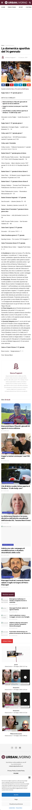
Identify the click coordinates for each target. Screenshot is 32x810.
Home (3, 7)
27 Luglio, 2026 (5, 490)
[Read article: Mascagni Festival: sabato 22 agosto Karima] (4, 609)
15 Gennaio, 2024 (22, 57)
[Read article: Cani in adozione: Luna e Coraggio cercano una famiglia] (4, 617)
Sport (21, 7)
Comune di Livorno (9, 45)
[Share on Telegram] (20, 85)
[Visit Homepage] (16, 2)
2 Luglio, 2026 (5, 587)
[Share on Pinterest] (12, 85)
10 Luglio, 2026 (5, 522)
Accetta (16, 794)
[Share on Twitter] (7, 85)
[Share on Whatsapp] (24, 85)
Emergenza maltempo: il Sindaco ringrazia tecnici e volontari (18, 600)
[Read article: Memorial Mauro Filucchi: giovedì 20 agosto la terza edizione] (16, 413)
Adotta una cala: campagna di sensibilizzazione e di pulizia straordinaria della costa (13, 550)
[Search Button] (30, 2)
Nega (16, 799)
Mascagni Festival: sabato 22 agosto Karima (18, 608)
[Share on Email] (29, 85)
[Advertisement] (16, 26)
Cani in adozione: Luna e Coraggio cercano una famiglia (19, 616)
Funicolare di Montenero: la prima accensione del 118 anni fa (19, 632)
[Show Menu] (2, 2)
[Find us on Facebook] (12, 747)
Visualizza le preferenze (16, 804)
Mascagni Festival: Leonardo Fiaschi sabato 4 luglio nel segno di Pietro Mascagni (15, 583)
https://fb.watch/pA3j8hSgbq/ (20, 89)
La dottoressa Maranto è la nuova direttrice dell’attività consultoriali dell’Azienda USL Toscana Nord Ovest (16, 518)
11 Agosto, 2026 (5, 430)
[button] (29, 777)
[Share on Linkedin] (16, 85)
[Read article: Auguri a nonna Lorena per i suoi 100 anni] (16, 443)
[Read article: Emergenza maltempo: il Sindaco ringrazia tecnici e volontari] (4, 600)
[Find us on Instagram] (16, 747)
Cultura (28, 7)
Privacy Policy (19, 807)
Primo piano (12, 7)
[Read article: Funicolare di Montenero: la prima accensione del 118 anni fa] (4, 633)
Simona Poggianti (11, 57)
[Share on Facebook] (3, 85)
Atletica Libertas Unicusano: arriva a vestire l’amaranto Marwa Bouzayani (18, 624)
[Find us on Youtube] (20, 747)
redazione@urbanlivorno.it (16, 766)
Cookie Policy (12, 807)
